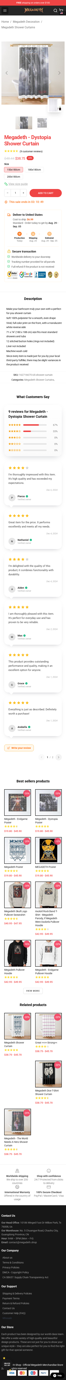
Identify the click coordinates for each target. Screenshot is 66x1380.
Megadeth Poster (13, 867)
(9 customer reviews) (31, 151)
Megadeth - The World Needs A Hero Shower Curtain (16, 1142)
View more (33, 991)
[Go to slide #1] (23, 123)
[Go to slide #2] (42, 123)
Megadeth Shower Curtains (18, 27)
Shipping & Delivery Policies (17, 1293)
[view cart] (61, 10)
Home (5, 21)
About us (7, 1257)
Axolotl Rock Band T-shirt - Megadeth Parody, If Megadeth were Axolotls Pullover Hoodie (47, 918)
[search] (55, 10)
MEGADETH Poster (45, 867)
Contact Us (8, 1308)
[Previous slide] (7, 73)
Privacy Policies (10, 1267)
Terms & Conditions (13, 1262)
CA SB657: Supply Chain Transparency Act (25, 1277)
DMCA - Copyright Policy (15, 1272)
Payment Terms (11, 1298)
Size (6, 164)
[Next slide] (59, 73)
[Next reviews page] (58, 757)
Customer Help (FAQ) (14, 1313)
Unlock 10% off (7, 1364)
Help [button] (60, 1375)
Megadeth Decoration (26, 21)
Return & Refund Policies (15, 1303)
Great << (46, 1042)
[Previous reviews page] (41, 757)
